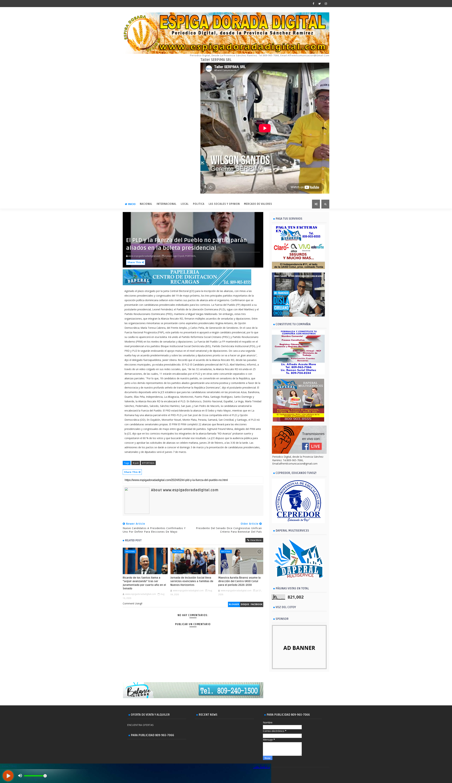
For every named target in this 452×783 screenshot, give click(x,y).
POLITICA (198, 203)
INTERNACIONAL (167, 203)
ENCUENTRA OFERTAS (140, 725)
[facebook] (313, 3)
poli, (182, 255)
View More (255, 540)
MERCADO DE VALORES (258, 203)
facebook (256, 604)
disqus (245, 604)
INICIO (132, 204)
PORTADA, (190, 255)
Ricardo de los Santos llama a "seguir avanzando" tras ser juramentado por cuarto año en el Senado (144, 583)
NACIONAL (146, 203)
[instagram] (325, 3)
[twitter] (319, 3)
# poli (136, 463)
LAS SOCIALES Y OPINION (224, 203)
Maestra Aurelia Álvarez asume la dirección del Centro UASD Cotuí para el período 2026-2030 (239, 581)
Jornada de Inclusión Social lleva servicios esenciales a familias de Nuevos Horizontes (191, 581)
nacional (130, 551)
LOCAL (185, 203)
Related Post (133, 540)
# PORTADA (148, 463)
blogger (234, 604)
